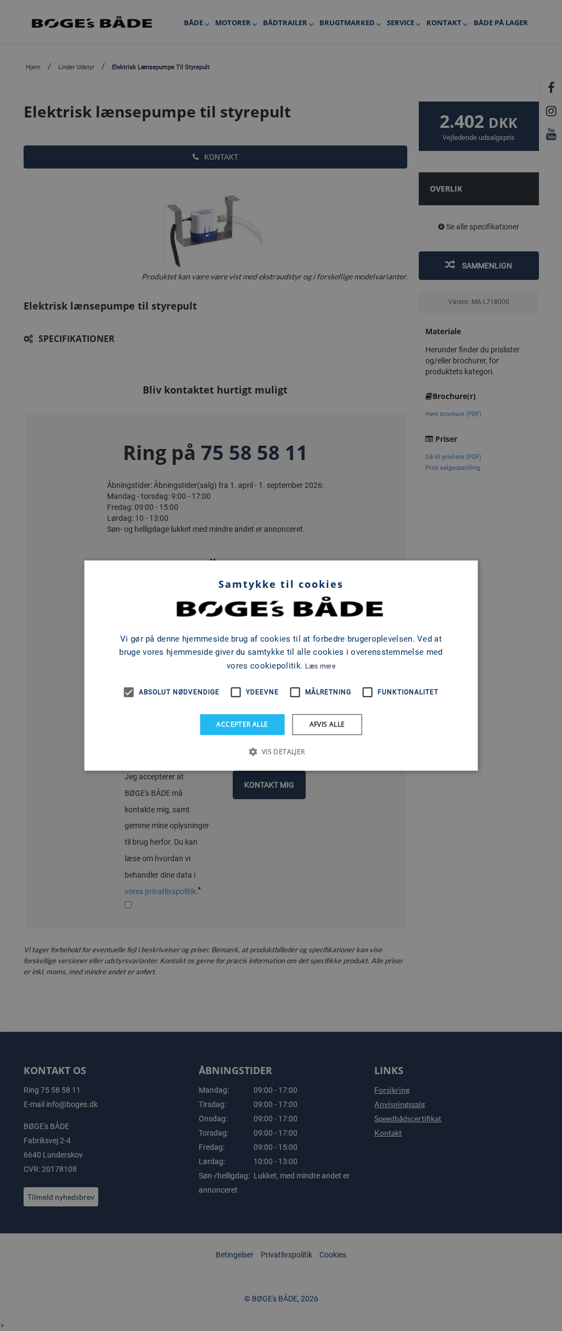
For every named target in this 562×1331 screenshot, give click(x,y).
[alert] (281, 665)
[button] (281, 751)
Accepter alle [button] (242, 724)
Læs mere (320, 666)
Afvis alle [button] (327, 724)
